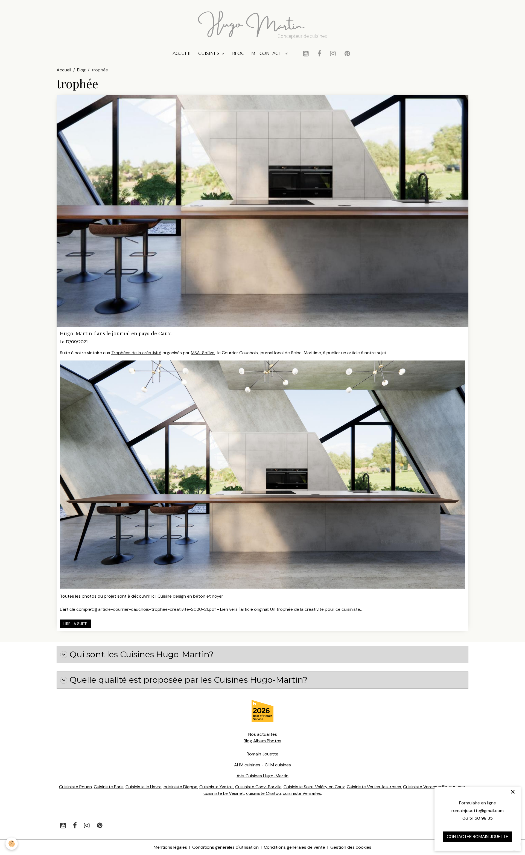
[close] (513, 792)
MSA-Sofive (202, 353)
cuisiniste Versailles (302, 793)
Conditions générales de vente (294, 847)
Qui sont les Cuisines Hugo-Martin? (141, 654)
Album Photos (267, 741)
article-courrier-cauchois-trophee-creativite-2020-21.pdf (157, 609)
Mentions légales (170, 847)
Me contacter (269, 53)
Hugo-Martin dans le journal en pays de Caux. (116, 333)
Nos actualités (262, 734)
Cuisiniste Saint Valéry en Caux (314, 787)
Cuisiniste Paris (109, 787)
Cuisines (209, 53)
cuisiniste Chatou (263, 793)
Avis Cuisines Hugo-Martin (262, 776)
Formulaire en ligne (477, 803)
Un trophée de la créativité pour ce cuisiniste (315, 609)
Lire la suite (75, 623)
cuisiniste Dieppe (180, 787)
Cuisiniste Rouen (75, 787)
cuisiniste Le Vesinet (223, 793)
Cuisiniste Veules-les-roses (374, 787)
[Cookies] (11, 843)
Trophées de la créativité (136, 353)
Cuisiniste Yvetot (216, 787)
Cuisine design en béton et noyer (190, 596)
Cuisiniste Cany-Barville (258, 787)
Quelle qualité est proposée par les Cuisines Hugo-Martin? (188, 680)
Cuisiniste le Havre (144, 787)
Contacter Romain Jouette (477, 836)
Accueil (182, 53)
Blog (238, 53)
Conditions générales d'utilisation (225, 847)
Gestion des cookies (350, 847)
